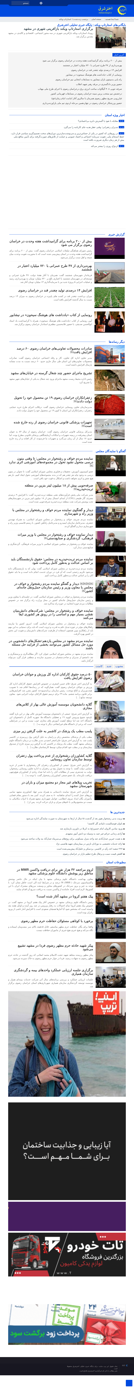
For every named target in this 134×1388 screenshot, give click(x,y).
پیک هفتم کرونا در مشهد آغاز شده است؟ (64, 896)
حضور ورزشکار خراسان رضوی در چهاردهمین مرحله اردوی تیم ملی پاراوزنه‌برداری (82, 103)
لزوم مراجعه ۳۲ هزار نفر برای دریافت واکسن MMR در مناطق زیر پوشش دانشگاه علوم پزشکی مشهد (55, 871)
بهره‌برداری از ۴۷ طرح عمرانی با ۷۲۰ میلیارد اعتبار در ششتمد (93, 65)
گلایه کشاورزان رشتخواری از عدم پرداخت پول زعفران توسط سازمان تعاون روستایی (54, 757)
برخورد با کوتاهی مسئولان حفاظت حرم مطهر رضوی (57, 921)
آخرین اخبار (119, 55)
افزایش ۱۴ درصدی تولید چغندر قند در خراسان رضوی (97, 70)
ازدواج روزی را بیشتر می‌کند (107, 146)
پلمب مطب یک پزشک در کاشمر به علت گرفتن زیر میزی (52, 731)
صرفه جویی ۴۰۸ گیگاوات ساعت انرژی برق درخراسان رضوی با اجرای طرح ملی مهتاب (80, 89)
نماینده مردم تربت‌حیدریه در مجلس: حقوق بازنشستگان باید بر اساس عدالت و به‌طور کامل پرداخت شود (52, 560)
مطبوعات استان (116, 862)
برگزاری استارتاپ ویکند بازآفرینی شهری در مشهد (58, 28)
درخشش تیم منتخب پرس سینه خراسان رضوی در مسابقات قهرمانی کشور (87, 93)
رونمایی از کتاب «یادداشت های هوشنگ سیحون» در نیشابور (94, 75)
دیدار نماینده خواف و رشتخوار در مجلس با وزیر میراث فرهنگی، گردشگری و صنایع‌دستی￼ (55, 536)
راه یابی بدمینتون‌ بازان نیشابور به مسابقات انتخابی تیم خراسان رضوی (89, 79)
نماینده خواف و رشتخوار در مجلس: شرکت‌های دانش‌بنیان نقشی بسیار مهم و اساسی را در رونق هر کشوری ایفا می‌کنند (53, 614)
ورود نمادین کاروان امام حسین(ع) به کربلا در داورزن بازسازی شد (91, 828)
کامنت (99, 666)
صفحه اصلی (96, 19)
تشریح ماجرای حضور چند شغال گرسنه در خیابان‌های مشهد (51, 373)
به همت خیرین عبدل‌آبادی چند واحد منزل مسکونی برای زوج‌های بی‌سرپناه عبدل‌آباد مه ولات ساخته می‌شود (72, 839)
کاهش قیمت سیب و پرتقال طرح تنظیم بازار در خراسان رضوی (93, 854)
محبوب (119, 666)
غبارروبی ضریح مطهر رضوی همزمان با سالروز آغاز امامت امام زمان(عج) (87, 98)
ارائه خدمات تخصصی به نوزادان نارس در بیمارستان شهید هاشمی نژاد (89, 844)
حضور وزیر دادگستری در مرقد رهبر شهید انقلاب (99, 84)
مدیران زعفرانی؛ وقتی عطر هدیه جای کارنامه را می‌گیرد (93, 127)
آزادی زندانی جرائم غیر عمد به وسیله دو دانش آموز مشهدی (94, 833)
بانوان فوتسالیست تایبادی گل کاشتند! (105, 823)
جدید (109, 666)
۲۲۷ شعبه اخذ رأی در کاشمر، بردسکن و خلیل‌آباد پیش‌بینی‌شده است (90, 849)
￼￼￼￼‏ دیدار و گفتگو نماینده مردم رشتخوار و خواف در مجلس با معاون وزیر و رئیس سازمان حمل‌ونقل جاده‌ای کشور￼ (53, 587)
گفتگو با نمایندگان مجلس (111, 451)
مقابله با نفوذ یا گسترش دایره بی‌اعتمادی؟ (100, 121)
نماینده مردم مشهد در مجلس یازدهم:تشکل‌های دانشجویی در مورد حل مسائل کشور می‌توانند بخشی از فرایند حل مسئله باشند (51, 644)
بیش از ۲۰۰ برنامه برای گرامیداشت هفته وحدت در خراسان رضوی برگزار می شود (82, 60)
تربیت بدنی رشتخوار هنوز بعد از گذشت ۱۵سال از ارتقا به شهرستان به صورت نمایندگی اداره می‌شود (74, 818)
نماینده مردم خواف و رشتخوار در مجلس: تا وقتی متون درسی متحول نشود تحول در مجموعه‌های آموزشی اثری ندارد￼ (51, 462)
